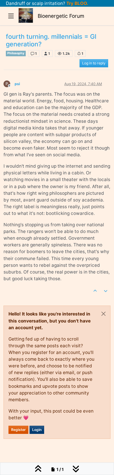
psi (17, 84)
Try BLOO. (76, 3)
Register (18, 429)
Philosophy (15, 53)
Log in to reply (94, 63)
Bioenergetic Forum (61, 16)
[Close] (103, 314)
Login (37, 429)
